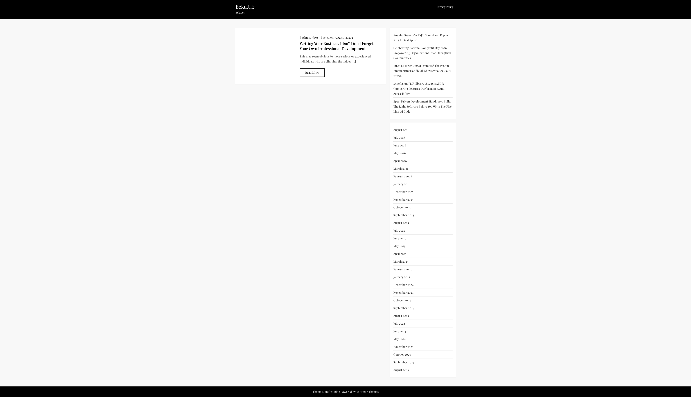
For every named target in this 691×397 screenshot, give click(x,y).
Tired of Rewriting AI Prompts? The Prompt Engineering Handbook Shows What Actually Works (422, 71)
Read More (312, 72)
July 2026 (399, 137)
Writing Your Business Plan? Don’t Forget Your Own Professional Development (337, 46)
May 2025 (399, 246)
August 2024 (401, 316)
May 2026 (399, 153)
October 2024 (402, 300)
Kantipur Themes (367, 392)
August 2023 (401, 370)
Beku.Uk (245, 6)
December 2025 (403, 192)
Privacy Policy (445, 7)
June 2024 (399, 331)
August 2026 (401, 130)
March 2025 (400, 261)
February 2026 (402, 176)
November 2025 (403, 199)
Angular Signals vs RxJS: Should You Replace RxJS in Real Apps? (421, 37)
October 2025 (402, 207)
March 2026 (400, 168)
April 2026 (400, 161)
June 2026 (399, 145)
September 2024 (403, 308)
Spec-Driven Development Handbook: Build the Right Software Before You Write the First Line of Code (422, 106)
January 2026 (401, 184)
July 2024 (399, 323)
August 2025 (401, 223)
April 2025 (400, 254)
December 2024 (403, 285)
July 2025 (399, 230)
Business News (309, 37)
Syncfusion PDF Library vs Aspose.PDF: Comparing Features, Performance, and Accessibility (418, 88)
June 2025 (399, 238)
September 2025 (403, 215)
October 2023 (402, 354)
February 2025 (402, 269)
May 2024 (399, 339)
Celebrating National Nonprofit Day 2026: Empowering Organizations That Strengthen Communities (422, 53)
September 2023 (403, 362)
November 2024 (403, 292)
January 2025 (401, 277)
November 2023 (403, 347)
